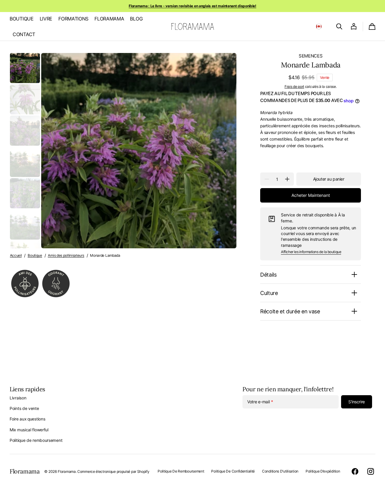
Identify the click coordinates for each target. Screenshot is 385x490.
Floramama (66, 471)
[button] (318, 26)
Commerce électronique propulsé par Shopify (113, 471)
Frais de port (294, 86)
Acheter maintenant (310, 195)
